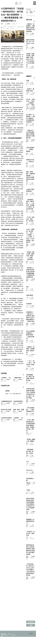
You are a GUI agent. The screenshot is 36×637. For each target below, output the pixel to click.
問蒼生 (30, 11)
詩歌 (27, 107)
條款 (2, 636)
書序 (27, 261)
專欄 (27, 455)
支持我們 (12, 635)
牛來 (27, 11)
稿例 (9, 634)
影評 (27, 33)
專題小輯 (28, 482)
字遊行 (27, 93)
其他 (27, 47)
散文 (27, 289)
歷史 (27, 67)
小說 (27, 82)
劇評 (27, 124)
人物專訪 (7, 28)
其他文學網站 (4, 635)
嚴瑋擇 (8, 24)
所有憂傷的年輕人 (11, 26)
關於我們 (3, 634)
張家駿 (4, 26)
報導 (27, 140)
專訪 (2, 24)
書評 (27, 153)
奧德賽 (30, 13)
